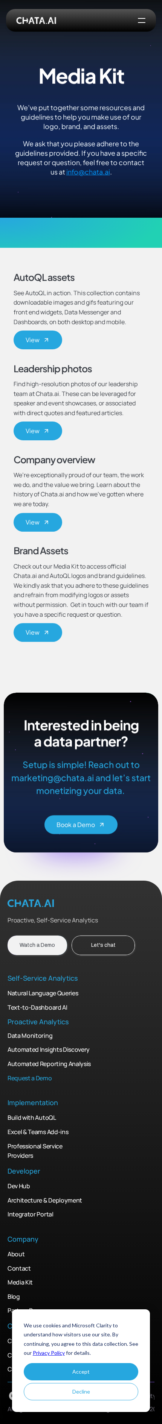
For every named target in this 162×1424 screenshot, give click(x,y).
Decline (81, 1391)
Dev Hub (19, 1186)
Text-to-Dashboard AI (37, 1007)
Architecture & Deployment (45, 1200)
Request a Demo (30, 1078)
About (16, 1254)
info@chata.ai (88, 171)
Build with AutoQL (32, 1118)
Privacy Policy (49, 1353)
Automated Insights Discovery (49, 1050)
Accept (81, 1371)
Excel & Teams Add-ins (38, 1132)
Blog (14, 1296)
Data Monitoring (30, 1035)
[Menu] (141, 20)
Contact (19, 1268)
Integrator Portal (30, 1214)
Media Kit (20, 1282)
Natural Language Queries (43, 993)
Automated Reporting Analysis (49, 1064)
